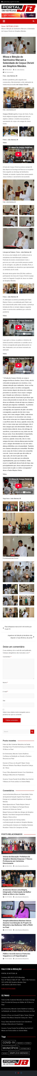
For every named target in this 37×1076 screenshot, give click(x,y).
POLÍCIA (5, 1053)
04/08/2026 (8, 866)
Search (32, 732)
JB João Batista (19, 69)
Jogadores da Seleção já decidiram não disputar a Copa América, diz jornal (20, 637)
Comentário (7, 657)
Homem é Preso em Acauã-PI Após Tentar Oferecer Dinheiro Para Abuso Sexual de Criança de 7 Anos (18, 765)
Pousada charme (8, 820)
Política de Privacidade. (8, 989)
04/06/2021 (8, 69)
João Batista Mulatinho (22, 866)
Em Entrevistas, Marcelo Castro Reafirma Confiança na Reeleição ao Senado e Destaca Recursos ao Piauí (17, 756)
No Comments (9, 72)
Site (4, 701)
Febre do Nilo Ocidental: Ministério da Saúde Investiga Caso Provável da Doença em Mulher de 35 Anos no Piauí (18, 747)
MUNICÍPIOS (10, 1048)
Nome (5, 682)
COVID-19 (9, 1042)
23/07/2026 (8, 930)
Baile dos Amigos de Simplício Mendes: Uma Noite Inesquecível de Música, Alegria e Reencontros (18, 814)
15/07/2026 (8, 958)
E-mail (5, 691)
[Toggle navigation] (3, 21)
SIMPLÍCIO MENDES (19, 1053)
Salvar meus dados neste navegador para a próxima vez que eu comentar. (16, 713)
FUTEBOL (28, 1043)
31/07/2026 (8, 897)
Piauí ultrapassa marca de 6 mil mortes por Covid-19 (18, 628)
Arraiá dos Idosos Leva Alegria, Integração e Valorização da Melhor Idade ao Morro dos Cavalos (17, 892)
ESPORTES (20, 1043)
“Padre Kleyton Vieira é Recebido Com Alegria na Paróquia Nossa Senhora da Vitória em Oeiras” (16, 807)
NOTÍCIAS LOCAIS (7, 852)
